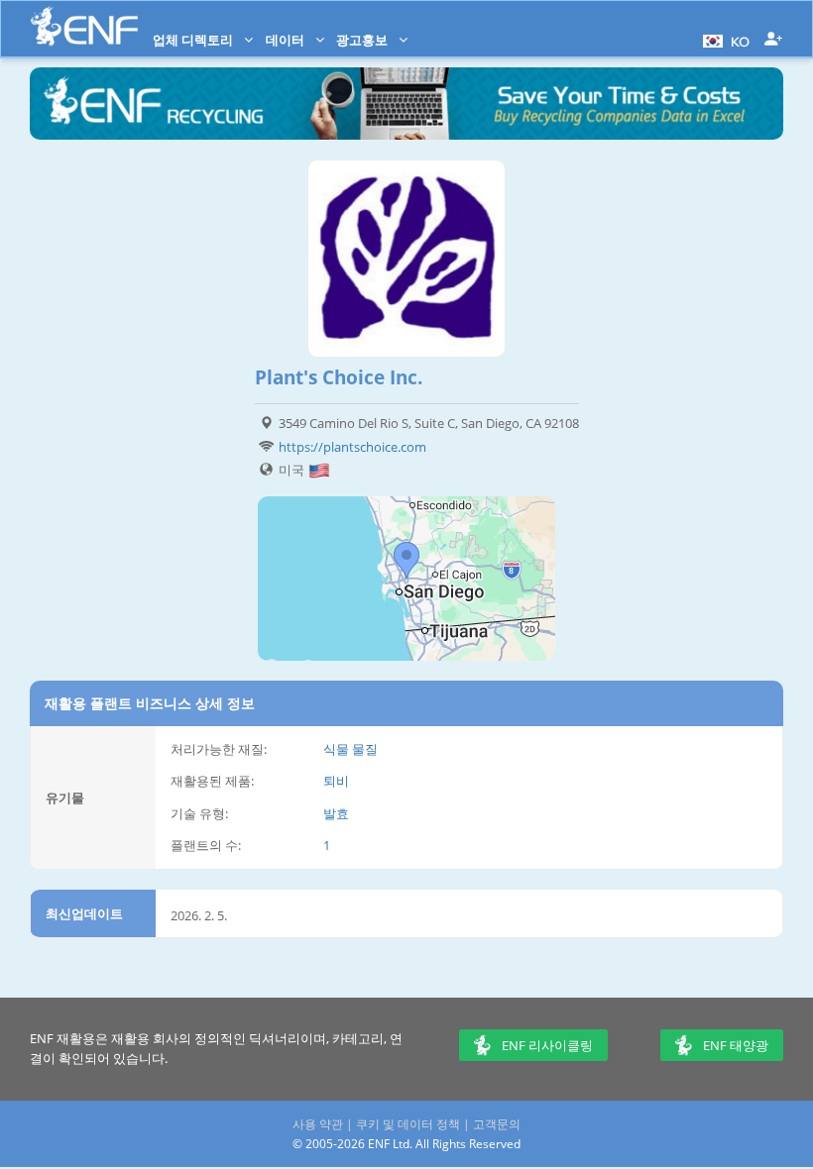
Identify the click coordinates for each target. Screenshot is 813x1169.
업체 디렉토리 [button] (194, 40)
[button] (724, 39)
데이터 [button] (286, 40)
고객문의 (497, 1124)
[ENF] (84, 26)
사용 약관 (317, 1124)
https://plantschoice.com (352, 447)
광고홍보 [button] (363, 40)
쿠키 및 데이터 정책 (408, 1124)
